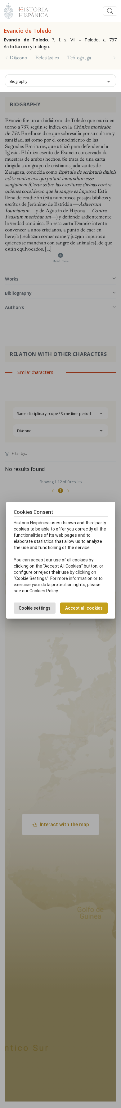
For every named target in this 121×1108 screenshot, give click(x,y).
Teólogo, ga (79, 58)
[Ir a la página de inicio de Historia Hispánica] (30, 10)
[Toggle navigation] (110, 11)
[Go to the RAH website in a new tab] (8, 10)
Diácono (18, 58)
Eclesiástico (47, 58)
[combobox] (60, 80)
